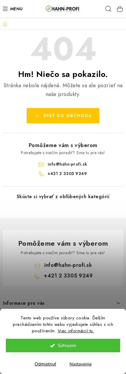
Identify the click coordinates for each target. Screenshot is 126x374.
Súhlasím (67, 345)
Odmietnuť (45, 364)
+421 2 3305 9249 (67, 173)
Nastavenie (80, 364)
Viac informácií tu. (76, 331)
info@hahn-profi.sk (67, 164)
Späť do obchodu (67, 116)
